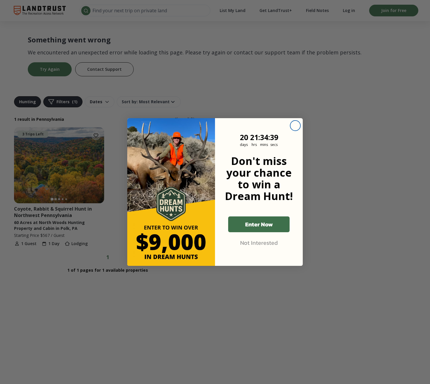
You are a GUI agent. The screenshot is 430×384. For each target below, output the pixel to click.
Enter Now (259, 224)
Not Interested (259, 242)
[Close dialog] (295, 125)
